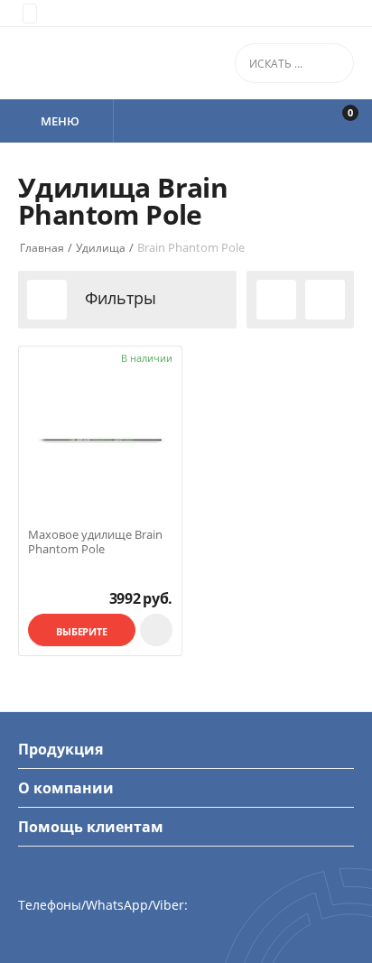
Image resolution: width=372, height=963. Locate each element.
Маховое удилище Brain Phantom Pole (95, 542)
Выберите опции (81, 635)
